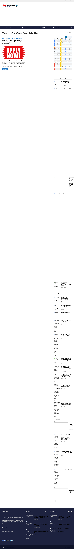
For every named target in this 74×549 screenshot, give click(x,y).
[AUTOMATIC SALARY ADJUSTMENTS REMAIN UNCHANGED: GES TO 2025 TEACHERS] (29, 524)
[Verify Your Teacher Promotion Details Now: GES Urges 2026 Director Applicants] (57, 301)
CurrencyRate (69, 32)
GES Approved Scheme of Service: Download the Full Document (66, 306)
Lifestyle (45, 28)
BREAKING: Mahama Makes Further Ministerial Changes (66, 335)
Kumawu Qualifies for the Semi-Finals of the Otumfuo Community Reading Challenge (64, 523)
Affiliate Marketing (57, 27)
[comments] (65, 78)
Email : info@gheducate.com (7, 531)
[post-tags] (69, 78)
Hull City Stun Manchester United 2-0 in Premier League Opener (71, 491)
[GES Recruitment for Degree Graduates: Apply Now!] (57, 85)
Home (7, 27)
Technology (24, 27)
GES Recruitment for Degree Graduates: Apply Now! (66, 83)
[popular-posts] (56, 78)
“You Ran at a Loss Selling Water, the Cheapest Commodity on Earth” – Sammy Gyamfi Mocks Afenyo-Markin (66, 437)
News (12, 28)
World (20, 38)
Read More (5, 69)
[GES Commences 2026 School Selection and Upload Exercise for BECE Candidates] (57, 370)
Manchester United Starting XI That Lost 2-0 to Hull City (66, 471)
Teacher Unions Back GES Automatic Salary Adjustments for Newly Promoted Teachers (41, 516)
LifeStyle (53, 511)
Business (30, 27)
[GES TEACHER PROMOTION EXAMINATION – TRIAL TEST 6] (57, 287)
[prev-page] (55, 501)
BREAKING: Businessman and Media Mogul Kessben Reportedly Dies (41, 531)
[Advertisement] (37, 18)
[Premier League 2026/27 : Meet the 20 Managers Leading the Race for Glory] (57, 381)
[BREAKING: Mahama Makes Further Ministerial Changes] (57, 355)
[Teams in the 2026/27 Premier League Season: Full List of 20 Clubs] (57, 398)
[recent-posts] (60, 78)
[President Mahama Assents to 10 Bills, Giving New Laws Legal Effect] (57, 331)
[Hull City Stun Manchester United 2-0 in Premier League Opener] (61, 488)
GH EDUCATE (12, 547)
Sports (50, 27)
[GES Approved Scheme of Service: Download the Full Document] (57, 309)
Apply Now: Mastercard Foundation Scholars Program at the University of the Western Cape (13, 42)
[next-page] (56, 501)
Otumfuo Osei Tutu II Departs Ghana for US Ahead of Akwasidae (71, 425)
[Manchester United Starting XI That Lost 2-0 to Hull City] (57, 485)
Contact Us (4, 1)
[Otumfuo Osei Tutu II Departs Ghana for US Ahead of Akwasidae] (61, 422)
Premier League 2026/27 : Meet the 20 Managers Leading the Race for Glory (66, 375)
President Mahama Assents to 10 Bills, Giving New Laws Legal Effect (66, 321)
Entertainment (38, 28)
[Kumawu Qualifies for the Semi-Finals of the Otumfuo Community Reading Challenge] (57, 362)
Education (18, 28)
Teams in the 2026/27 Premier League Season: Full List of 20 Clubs (65, 385)
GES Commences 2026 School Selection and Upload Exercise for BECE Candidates (64, 530)
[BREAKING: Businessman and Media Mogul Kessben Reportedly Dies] (29, 538)
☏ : (3, 535)
